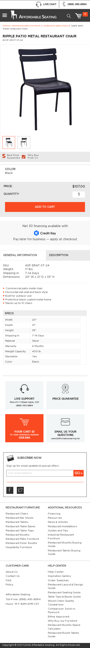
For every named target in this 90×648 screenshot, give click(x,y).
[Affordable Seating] (33, 13)
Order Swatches (58, 580)
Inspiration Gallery (59, 576)
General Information (20, 255)
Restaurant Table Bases (21, 526)
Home (6, 26)
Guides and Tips (58, 530)
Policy (10, 584)
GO (77, 473)
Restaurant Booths (17, 535)
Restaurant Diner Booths (21, 543)
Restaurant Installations (62, 526)
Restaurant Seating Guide (64, 592)
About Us (12, 572)
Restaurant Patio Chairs (55, 26)
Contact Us (13, 576)
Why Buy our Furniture (62, 621)
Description (58, 255)
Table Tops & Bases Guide (64, 597)
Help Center (56, 572)
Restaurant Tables (17, 522)
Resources (55, 518)
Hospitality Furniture (19, 547)
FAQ (8, 580)
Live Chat (49, 4)
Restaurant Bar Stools (19, 518)
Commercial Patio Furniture (26, 26)
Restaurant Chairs (17, 514)
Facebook (9, 490)
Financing (54, 514)
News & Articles (58, 522)
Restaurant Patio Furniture (22, 539)
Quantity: (11, 194)
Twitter (20, 490)
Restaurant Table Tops (20, 530)
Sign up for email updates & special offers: (32, 466)
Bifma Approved (58, 617)
